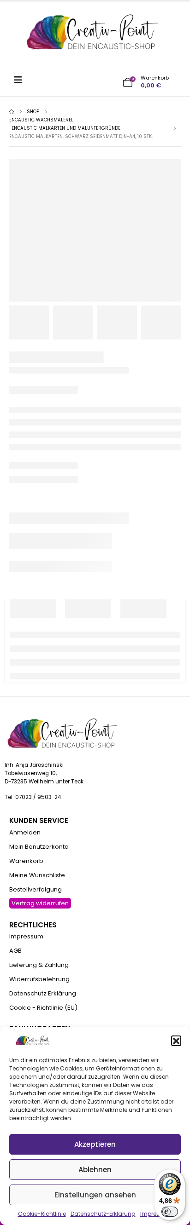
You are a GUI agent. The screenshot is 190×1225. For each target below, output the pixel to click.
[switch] (169, 1212)
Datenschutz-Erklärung (103, 1214)
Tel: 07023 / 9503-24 (33, 797)
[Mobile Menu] (21, 80)
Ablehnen (95, 1169)
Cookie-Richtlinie (42, 1214)
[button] (176, 1040)
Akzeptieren (95, 1144)
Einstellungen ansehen (95, 1195)
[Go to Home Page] (11, 112)
